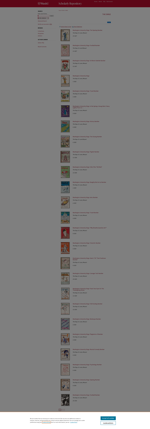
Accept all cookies (108, 418)
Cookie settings (46, 422)
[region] (75, 420)
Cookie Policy (73, 422)
